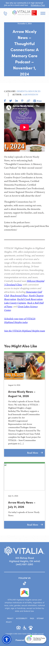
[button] (7, 639)
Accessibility (21, 618)
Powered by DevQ (24, 639)
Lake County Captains (15, 302)
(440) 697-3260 (24, 564)
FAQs (32, 618)
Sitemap (40, 618)
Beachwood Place (18, 295)
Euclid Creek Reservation (29, 299)
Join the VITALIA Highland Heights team (24, 330)
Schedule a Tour (38, 5)
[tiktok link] (24, 583)
